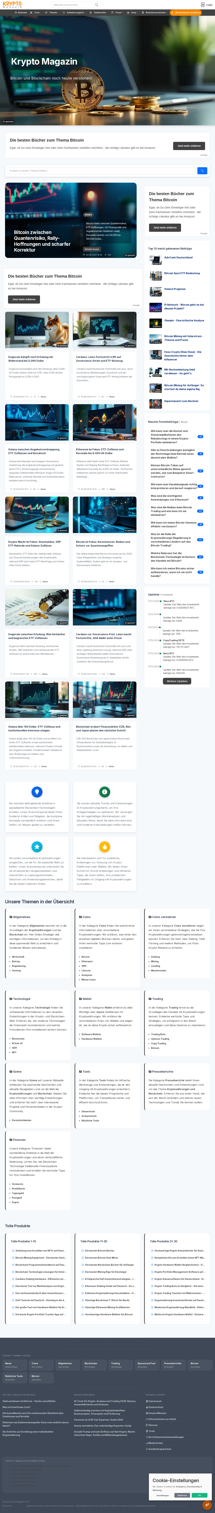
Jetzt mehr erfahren (189, 146)
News (43, 397)
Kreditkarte (18, 1188)
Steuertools (88, 1111)
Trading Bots (158, 1034)
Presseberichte (162, 1071)
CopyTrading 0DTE (173, 640)
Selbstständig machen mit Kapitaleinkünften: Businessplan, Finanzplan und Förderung (99, 1412)
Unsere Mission (157, 1413)
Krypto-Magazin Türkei (24, 1485)
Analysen (87, 975)
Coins (86, 917)
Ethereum (87, 961)
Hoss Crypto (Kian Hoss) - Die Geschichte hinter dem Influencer (182, 355)
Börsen (155, 1048)
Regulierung (19, 966)
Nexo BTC (169, 601)
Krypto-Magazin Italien (24, 1481)
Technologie (21, 998)
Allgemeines (21, 917)
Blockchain (18, 1038)
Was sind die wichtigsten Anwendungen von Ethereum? (170, 497)
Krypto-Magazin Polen (23, 1474)
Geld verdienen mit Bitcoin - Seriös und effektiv (29, 1401)
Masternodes (158, 970)
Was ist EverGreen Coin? (17, 1407)
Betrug (16, 961)
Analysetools (89, 1116)
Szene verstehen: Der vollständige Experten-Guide (102, 1425)
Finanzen (19, 1139)
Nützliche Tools (90, 1120)
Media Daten (155, 1443)
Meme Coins (89, 979)
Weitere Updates (177, 681)
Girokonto (17, 1184)
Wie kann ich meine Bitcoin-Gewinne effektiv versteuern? (174, 524)
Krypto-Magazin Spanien (25, 1477)
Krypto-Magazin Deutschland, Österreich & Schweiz (40, 1466)
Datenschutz (155, 1407)
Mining (155, 961)
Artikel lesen (92, 249)
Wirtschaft (18, 956)
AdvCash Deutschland (178, 257)
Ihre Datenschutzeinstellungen (166, 1437)
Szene (17, 1071)
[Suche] (96, 5)
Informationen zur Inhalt (162, 1419)
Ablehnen (182, 1495)
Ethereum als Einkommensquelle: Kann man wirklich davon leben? (36, 1424)
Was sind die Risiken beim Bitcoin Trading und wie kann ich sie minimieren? (171, 511)
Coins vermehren (163, 917)
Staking (155, 956)
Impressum (155, 1401)
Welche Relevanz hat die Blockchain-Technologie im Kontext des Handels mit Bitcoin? (173, 557)
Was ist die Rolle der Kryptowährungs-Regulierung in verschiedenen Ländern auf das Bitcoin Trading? (171, 540)
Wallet (86, 998)
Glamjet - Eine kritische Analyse (184, 320)
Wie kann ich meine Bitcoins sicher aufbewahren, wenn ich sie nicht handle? (172, 572)
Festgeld (17, 1197)
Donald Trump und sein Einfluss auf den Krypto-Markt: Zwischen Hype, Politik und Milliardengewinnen (104, 1433)
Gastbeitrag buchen (159, 1449)
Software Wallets (91, 1034)
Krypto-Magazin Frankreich (26, 1470)
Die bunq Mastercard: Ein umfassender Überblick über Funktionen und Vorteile (33, 1415)
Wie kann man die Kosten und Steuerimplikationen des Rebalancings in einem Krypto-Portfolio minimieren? (170, 436)
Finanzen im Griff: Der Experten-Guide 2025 (98, 1419)
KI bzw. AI (17, 1043)
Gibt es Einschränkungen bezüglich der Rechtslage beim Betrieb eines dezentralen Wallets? (173, 453)
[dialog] (180, 1486)
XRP (84, 966)
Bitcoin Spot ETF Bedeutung (182, 273)
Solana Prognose (175, 289)
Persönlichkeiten (21, 1120)
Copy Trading (158, 1043)
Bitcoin (86, 956)
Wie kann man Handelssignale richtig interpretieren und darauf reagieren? (174, 486)
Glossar (153, 1425)
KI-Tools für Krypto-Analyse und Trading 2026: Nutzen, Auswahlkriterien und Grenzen (105, 1403)
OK (199, 1495)
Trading (157, 998)
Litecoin (86, 970)
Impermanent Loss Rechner (181, 401)
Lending (155, 966)
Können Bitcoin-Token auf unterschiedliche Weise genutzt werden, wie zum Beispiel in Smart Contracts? (172, 471)
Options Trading (160, 1038)
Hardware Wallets (92, 1038)
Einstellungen (163, 1495)
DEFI (14, 1047)
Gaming (16, 970)
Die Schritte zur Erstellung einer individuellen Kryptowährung (28, 1433)
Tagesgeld (18, 1193)
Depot (15, 1202)
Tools (86, 1071)
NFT (14, 1052)
